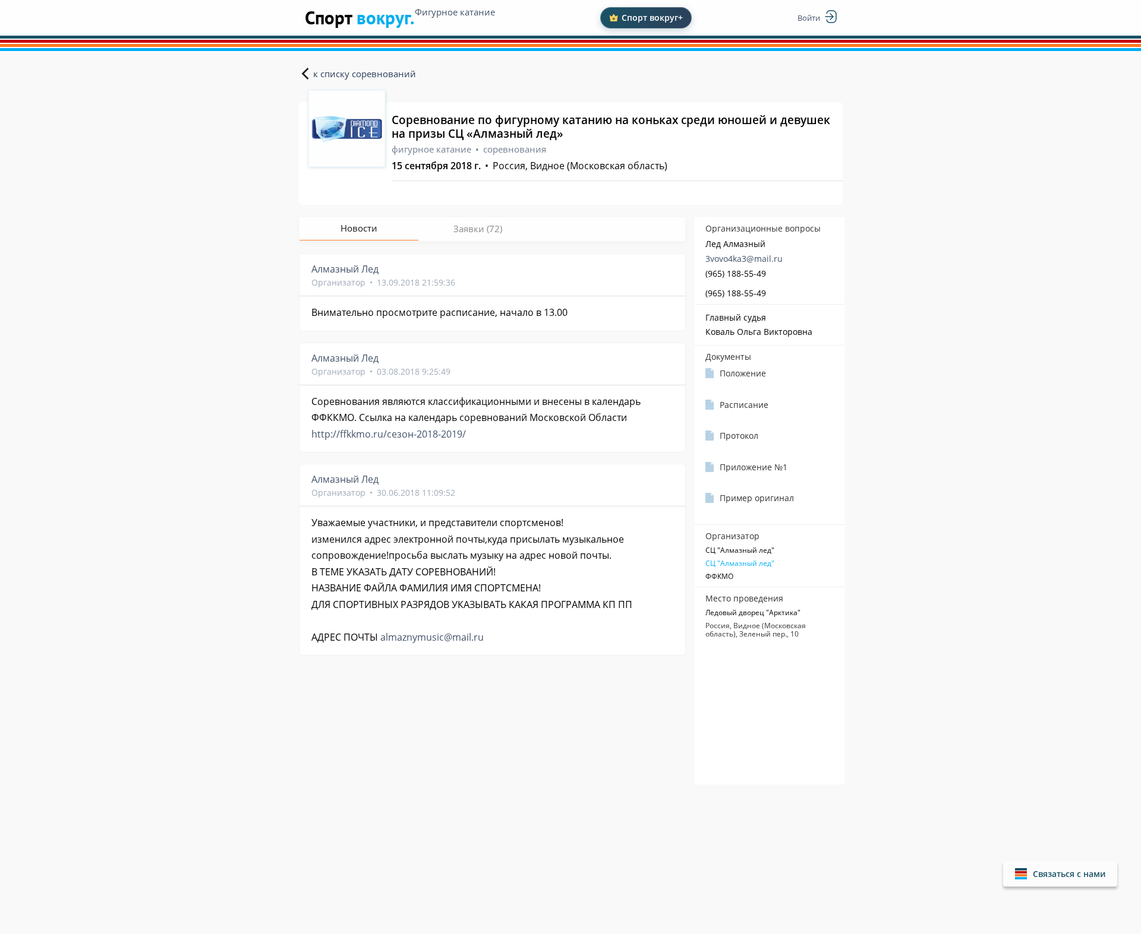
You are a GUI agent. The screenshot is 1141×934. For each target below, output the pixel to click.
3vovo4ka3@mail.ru (744, 259)
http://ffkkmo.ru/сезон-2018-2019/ (388, 434)
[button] (1060, 873)
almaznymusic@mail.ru (432, 637)
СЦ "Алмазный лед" (739, 563)
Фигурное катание (455, 12)
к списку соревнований (364, 74)
